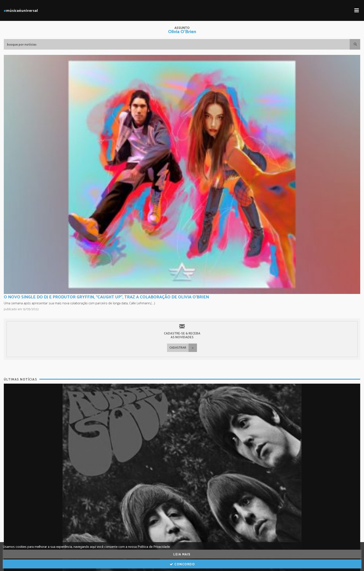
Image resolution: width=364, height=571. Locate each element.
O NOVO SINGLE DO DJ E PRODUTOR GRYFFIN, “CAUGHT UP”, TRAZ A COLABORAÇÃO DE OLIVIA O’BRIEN (106, 297)
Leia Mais (182, 554)
